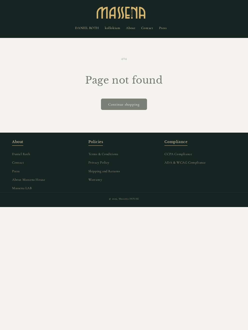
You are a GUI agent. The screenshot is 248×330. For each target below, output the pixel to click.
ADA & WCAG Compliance (185, 162)
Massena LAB (22, 188)
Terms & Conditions (103, 154)
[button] (11, 12)
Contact (18, 162)
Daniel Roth (21, 154)
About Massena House (28, 180)
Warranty (95, 180)
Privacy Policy (98, 162)
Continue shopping (124, 104)
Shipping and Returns (104, 171)
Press (16, 171)
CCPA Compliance (178, 154)
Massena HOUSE (129, 198)
